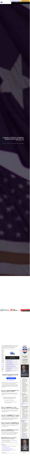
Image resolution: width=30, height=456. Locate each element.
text (11, 0)
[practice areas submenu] (29, 2)
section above (7, 419)
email (13, 0)
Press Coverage (26, 437)
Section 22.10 (10, 382)
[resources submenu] (21, 2)
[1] (3, 394)
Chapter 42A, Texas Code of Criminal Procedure (9, 449)
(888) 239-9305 (26, 0)
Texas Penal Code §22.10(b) (6, 447)
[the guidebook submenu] (18, 2)
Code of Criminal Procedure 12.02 (8, 448)
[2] (7, 410)
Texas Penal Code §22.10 (5, 446)
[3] (7, 426)
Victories (22, 437)
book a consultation (17, 0)
